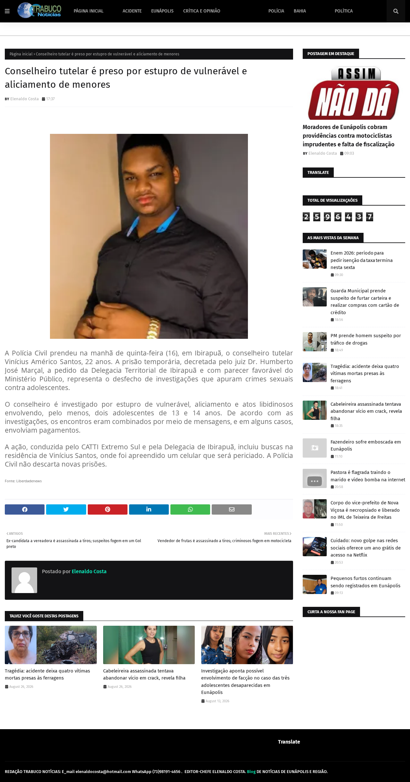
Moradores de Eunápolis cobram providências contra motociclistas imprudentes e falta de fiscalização (349, 136)
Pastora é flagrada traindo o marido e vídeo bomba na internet (368, 476)
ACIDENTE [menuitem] (132, 11)
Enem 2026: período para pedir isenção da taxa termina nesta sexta (362, 260)
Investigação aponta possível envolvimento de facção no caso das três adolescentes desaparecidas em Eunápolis (245, 682)
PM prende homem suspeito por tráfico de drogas (366, 339)
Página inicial (21, 54)
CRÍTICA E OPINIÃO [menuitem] (201, 11)
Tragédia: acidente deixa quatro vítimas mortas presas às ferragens (47, 674)
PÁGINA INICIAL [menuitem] (88, 11)
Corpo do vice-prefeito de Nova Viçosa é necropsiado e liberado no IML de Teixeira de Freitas (365, 510)
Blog (251, 771)
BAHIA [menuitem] (300, 11)
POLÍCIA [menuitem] (276, 11)
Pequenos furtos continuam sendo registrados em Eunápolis (365, 582)
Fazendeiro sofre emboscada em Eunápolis (366, 445)
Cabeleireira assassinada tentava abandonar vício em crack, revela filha (144, 674)
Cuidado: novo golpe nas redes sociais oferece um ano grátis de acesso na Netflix (366, 548)
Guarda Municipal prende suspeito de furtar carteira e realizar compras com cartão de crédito (365, 301)
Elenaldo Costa (24, 98)
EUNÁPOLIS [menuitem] (162, 11)
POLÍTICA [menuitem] (344, 11)
